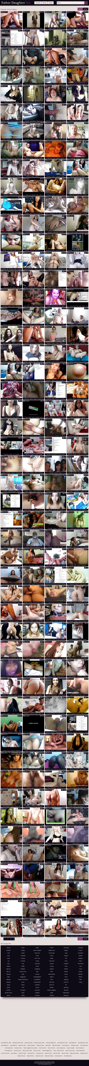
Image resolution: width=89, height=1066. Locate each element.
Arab (8, 955)
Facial (23, 992)
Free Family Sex (65, 1045)
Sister (66, 976)
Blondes (8, 979)
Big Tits (8, 971)
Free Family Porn (84, 1045)
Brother (8, 990)
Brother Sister (8, 992)
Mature (51, 976)
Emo (23, 987)
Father (37, 947)
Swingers (80, 958)
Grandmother (37, 982)
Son (66, 984)
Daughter (23, 969)
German (37, 974)
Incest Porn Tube (5, 1053)
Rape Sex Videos (31, 1045)
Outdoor (66, 955)
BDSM (8, 966)
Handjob (37, 992)
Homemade (52, 953)
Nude (51, 992)
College (23, 950)
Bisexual (9, 974)
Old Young (66, 947)
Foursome (37, 963)
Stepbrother (66, 992)
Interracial (51, 961)
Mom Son (51, 984)
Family (23, 995)
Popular (50, 2)
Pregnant (66, 963)
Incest (51, 955)
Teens (80, 961)
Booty (8, 984)
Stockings (80, 947)
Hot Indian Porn (58, 1056)
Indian (51, 958)
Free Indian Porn (67, 1056)
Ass (8, 961)
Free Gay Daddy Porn (51, 1042)
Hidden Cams (51, 950)
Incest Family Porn (61, 1048)
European (23, 990)
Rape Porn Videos (56, 1045)
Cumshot (23, 961)
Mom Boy (51, 982)
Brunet (8, 995)
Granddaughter (37, 976)
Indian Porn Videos (49, 1056)
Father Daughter (37, 950)
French (37, 966)
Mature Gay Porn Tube (18, 1042)
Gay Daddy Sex (13, 1045)
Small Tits (66, 982)
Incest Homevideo (80, 1050)
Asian (8, 958)
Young (80, 982)
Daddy (22, 966)
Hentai (51, 947)
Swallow (80, 955)
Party (66, 961)
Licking (51, 966)
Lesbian (52, 963)
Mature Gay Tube (28, 1042)
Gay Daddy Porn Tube (6, 1042)
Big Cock (8, 969)
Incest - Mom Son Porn (58, 1050)
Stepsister (66, 995)
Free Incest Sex (17, 1050)
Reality (66, 969)
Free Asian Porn (39, 1053)
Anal (8, 953)
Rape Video (48, 1045)
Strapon (80, 950)
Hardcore (37, 995)
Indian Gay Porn (84, 1053)
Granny (37, 987)
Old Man (52, 995)
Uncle (80, 969)
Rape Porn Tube (22, 1045)
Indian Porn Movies (74, 1053)
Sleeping (66, 979)
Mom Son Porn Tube (27, 1050)
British (8, 987)
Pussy (66, 966)
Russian (66, 971)
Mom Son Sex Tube (70, 1050)
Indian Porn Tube (39, 1056)
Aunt (8, 963)
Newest (44, 2)
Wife (80, 979)
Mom (51, 979)
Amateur (8, 950)
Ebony (22, 984)
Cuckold (23, 958)
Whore (80, 976)
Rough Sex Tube (40, 1045)
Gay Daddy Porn (72, 1042)
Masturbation (51, 974)
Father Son (37, 953)
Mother (52, 987)
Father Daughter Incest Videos (30, 1048)
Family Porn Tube (75, 1045)
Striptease (80, 953)
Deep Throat (23, 971)
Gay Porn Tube (48, 1053)
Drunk (22, 982)
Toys (80, 966)
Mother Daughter (51, 990)
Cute (23, 963)
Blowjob (9, 982)
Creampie (23, 955)
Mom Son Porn (37, 1050)
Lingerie (52, 969)
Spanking (66, 987)
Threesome (80, 963)
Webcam (80, 974)
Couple (23, 953)
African (8, 947)
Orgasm (66, 950)
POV (66, 958)
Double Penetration (23, 979)
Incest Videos (14, 1053)
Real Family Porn (9, 1048)
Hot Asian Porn (31, 1053)
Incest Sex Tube (42, 1048)
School (66, 974)
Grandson (37, 984)
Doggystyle (23, 976)
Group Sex (37, 990)
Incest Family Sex (80, 1048)
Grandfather (37, 979)
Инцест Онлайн (70, 1048)
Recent (85, 9)
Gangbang (37, 969)
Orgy (66, 953)
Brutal (22, 947)
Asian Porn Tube (22, 1053)
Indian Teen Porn (21, 1056)
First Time (37, 958)
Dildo (23, 974)
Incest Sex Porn (51, 1048)
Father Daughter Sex (47, 1050)
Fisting (37, 961)
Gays (37, 971)
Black (8, 976)
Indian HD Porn (30, 1056)
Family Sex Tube (18, 1048)
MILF (51, 971)
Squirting (66, 990)
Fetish (37, 955)
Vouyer (80, 971)
